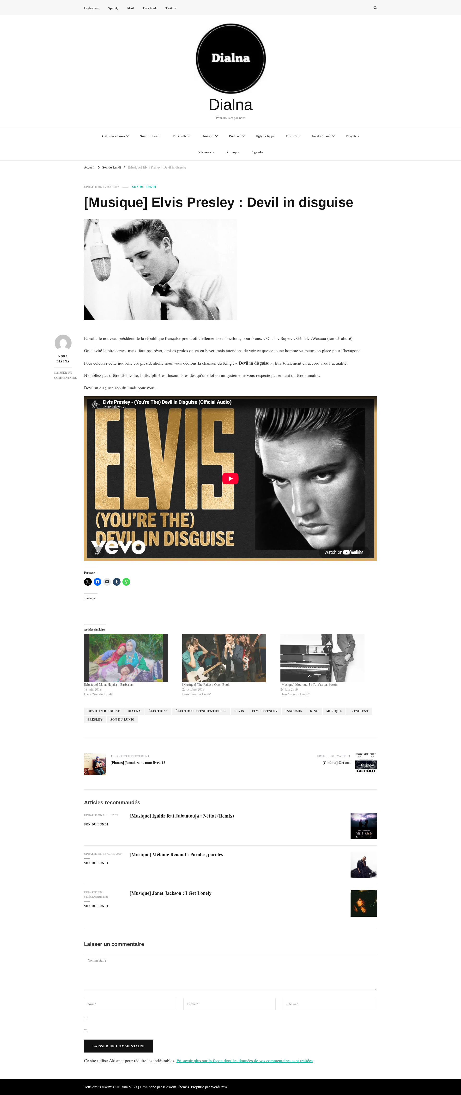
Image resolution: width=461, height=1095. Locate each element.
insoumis (293, 711)
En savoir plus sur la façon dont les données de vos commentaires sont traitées (244, 1060)
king (314, 711)
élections (158, 711)
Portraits (180, 136)
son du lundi (122, 719)
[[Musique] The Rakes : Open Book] (229, 658)
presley (95, 719)
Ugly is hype (265, 136)
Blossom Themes (176, 1086)
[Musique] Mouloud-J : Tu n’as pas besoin (309, 684)
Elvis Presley (265, 711)
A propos (233, 152)
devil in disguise (104, 711)
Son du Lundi (150, 136)
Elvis (239, 711)
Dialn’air (293, 136)
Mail (130, 8)
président (359, 711)
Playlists (352, 136)
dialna (134, 711)
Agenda (257, 152)
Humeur (207, 136)
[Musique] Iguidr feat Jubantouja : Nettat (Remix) (182, 815)
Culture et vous (113, 136)
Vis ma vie (206, 152)
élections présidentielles (201, 711)
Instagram (92, 8)
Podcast (235, 136)
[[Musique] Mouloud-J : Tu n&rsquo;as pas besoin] (327, 658)
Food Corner (321, 136)
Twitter (171, 8)
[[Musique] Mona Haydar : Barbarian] (130, 658)
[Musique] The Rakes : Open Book (206, 684)
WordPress (219, 1086)
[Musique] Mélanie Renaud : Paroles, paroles (176, 854)
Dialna (231, 104)
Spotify (113, 8)
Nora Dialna (63, 358)
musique (334, 711)
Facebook (150, 8)
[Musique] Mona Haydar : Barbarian (108, 684)
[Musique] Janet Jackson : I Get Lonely (171, 893)
